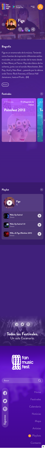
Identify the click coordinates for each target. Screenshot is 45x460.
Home (37, 392)
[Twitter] (22, 324)
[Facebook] (16, 324)
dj (18, 25)
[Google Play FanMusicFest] (18, 6)
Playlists (36, 436)
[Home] (6, 10)
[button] (20, 29)
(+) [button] (27, 77)
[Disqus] (22, 280)
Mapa (38, 421)
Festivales (35, 399)
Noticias (36, 414)
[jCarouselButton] (44, 120)
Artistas (37, 428)
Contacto (36, 443)
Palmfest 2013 (14, 110)
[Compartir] (33, 29)
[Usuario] (40, 7)
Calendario (35, 407)
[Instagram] (28, 324)
